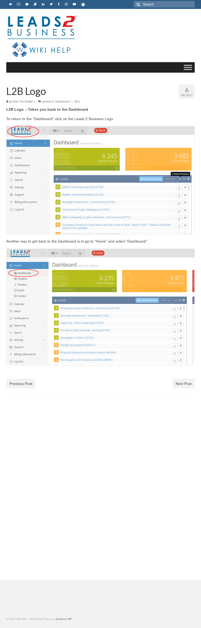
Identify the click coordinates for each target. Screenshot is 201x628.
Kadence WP (64, 619)
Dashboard (62, 101)
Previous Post (20, 384)
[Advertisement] (100, 449)
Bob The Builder (23, 101)
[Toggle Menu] (188, 67)
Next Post (184, 384)
